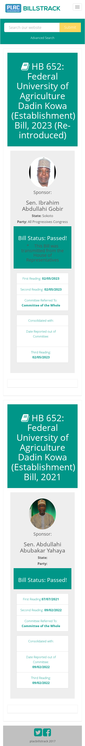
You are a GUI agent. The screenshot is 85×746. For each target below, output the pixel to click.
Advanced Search (42, 38)
